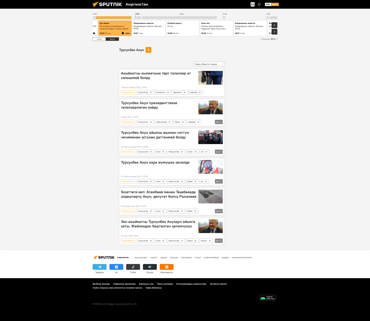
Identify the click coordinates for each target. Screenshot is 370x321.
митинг (190, 152)
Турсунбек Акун (131, 50)
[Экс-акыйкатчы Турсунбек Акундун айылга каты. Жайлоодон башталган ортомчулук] (210, 226)
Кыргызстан (143, 92)
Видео (225, 257)
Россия (174, 257)
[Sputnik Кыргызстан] (108, 8)
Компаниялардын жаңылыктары (191, 284)
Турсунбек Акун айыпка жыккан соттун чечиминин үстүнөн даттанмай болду (155, 134)
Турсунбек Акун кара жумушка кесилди (155, 162)
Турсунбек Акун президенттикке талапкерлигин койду (149, 105)
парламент (177, 92)
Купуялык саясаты (218, 284)
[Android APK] (267, 298)
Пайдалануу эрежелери (124, 284)
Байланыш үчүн (146, 284)
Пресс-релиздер (165, 284)
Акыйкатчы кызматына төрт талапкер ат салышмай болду (156, 75)
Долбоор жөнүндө (101, 284)
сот (202, 152)
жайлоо (204, 241)
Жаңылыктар (161, 122)
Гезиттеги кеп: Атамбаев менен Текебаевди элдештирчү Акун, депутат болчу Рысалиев (158, 194)
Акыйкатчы (160, 92)
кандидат (192, 122)
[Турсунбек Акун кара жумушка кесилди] (210, 167)
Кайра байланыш (154, 287)
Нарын (190, 241)
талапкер (193, 92)
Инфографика (211, 257)
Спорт (198, 257)
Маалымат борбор (242, 257)
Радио (163, 257)
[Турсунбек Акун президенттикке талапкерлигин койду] (210, 107)
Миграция (186, 257)
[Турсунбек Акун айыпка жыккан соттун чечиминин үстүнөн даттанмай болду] (210, 137)
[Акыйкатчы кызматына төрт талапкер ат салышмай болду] (210, 78)
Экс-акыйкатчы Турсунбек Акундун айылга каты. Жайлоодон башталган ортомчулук (158, 223)
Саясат (177, 122)
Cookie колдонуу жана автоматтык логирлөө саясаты (117, 287)
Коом (158, 152)
